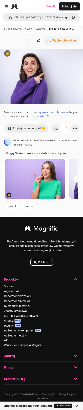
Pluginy (12, 325)
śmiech (12, 206)
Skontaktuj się (14, 379)
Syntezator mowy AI (17, 306)
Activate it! (63, 405)
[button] (41, 262)
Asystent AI (11, 291)
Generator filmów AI (17, 301)
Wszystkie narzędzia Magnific (23, 345)
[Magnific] (41, 229)
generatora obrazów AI (55, 112)
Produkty (11, 279)
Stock (28, 28)
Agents (12, 320)
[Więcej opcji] (28, 40)
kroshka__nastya (22, 144)
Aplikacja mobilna (15, 335)
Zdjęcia (40, 28)
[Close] (77, 405)
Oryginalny (27, 54)
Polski (41, 262)
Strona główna (12, 28)
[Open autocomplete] (9, 17)
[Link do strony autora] (7, 143)
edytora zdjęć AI (40, 116)
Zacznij (9, 356)
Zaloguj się (69, 6)
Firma (8, 367)
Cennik (51, 6)
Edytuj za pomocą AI (24, 129)
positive (29, 206)
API (6, 340)
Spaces (9, 286)
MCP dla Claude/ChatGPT (21, 316)
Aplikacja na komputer (22, 330)
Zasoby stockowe (15, 311)
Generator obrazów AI (18, 296)
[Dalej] (66, 128)
